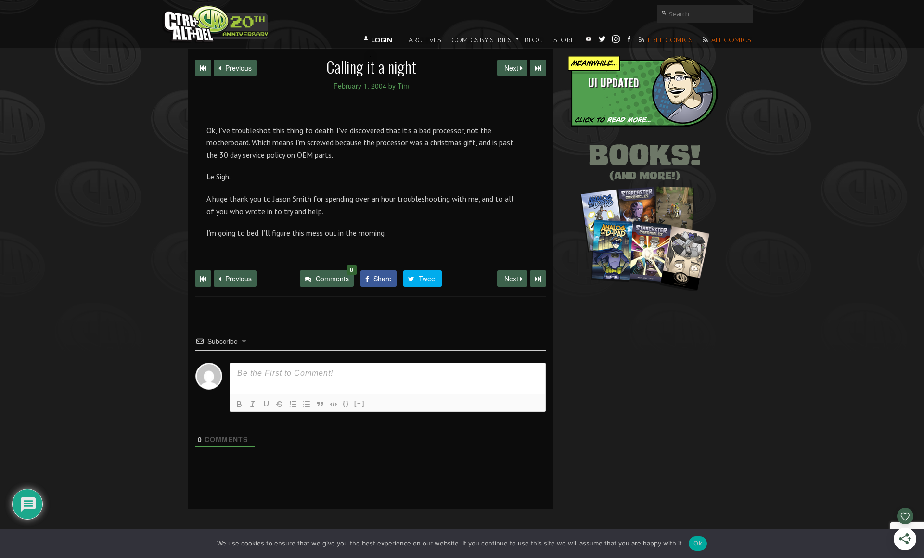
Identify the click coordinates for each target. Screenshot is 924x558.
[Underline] (266, 404)
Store (564, 40)
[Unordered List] (306, 404)
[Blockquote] (320, 404)
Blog (534, 40)
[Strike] (279, 404)
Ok (697, 543)
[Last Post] (538, 278)
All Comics (730, 40)
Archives (425, 40)
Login (381, 40)
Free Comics (669, 40)
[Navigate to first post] (203, 68)
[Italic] (252, 404)
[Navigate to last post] (538, 68)
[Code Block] (333, 404)
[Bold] (239, 404)
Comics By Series (481, 40)
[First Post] (203, 278)
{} (346, 403)
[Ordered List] (293, 404)
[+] (359, 403)
